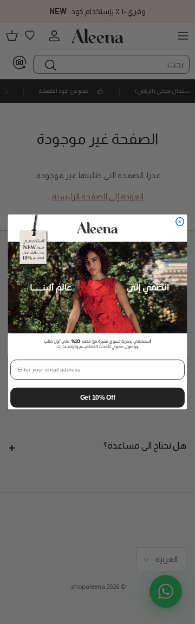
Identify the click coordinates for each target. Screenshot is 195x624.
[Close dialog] (180, 222)
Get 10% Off (97, 397)
